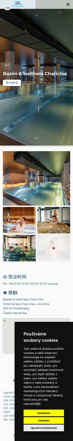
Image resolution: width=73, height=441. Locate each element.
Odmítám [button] (43, 420)
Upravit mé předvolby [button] (44, 427)
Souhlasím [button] (43, 413)
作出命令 (12, 82)
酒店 (7, 65)
